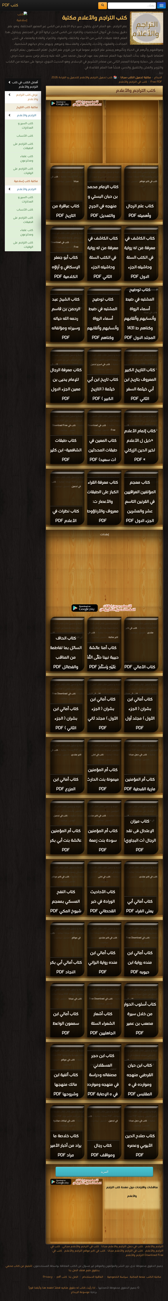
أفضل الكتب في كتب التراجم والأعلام (25, 85)
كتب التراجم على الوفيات (23, 171)
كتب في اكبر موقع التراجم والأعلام (84, 1250)
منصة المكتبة (137, 1276)
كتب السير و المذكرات (25, 126)
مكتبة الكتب (153, 1276)
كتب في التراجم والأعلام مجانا (125, 1250)
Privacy (47, 1276)
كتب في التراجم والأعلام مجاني (80, 1246)
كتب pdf (62, 1276)
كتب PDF (10, 5)
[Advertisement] (104, 567)
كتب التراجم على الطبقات (23, 146)
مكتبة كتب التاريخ (27, 107)
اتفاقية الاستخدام (92, 1276)
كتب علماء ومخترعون (26, 158)
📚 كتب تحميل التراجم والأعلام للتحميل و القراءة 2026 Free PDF (106, 79)
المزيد (104, 1171)
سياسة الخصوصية (117, 1276)
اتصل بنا (73, 1276)
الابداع (158, 77)
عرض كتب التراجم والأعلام (27, 97)
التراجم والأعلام (26, 115)
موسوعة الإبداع (80, 1292)
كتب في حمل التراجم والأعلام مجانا (122, 1246)
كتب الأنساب (25, 136)
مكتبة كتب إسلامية (26, 181)
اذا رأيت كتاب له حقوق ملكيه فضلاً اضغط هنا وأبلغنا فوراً (62, 1287)
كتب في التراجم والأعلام (133, 81)
